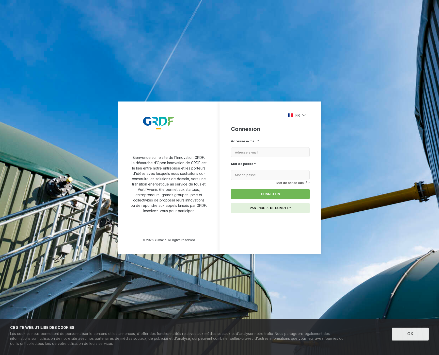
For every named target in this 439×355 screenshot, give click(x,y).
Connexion (270, 194)
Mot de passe (243, 164)
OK (410, 333)
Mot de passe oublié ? (293, 183)
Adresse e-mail (245, 141)
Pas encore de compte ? (270, 208)
